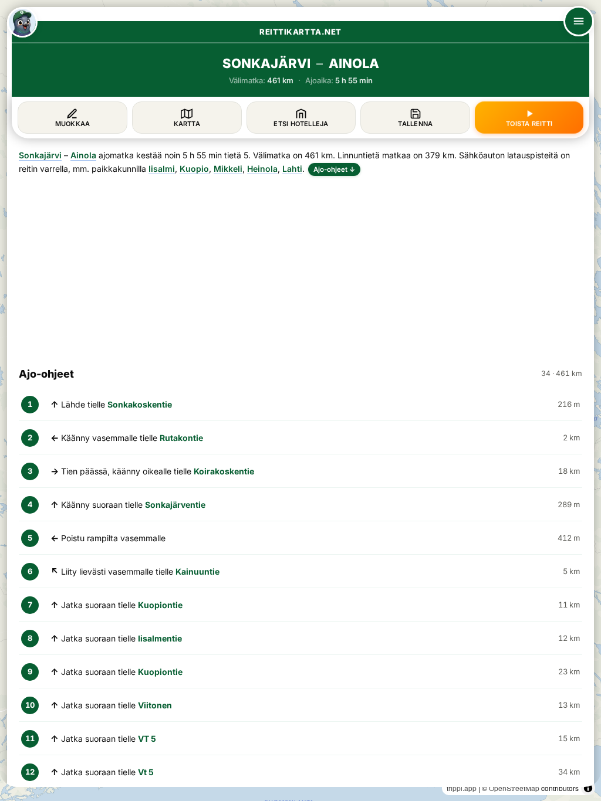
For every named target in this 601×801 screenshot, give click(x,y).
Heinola (262, 169)
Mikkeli (228, 169)
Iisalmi (161, 169)
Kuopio (194, 169)
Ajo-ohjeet (334, 169)
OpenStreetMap (514, 788)
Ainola (83, 155)
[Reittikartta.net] (22, 22)
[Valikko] (578, 21)
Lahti (292, 169)
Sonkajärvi (40, 155)
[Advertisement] (300, 266)
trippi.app (462, 788)
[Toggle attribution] (588, 788)
